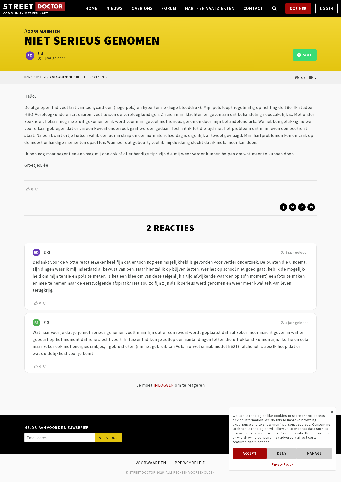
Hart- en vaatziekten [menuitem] (210, 8)
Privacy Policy (282, 465)
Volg (306, 55)
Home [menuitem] (91, 8)
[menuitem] (274, 8)
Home (28, 77)
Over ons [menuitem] (142, 8)
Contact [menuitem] (253, 8)
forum (41, 77)
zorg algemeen (61, 77)
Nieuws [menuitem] (114, 8)
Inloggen (164, 385)
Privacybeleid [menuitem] (190, 463)
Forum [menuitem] (169, 8)
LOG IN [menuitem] (326, 8)
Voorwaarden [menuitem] (151, 463)
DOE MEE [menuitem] (298, 8)
